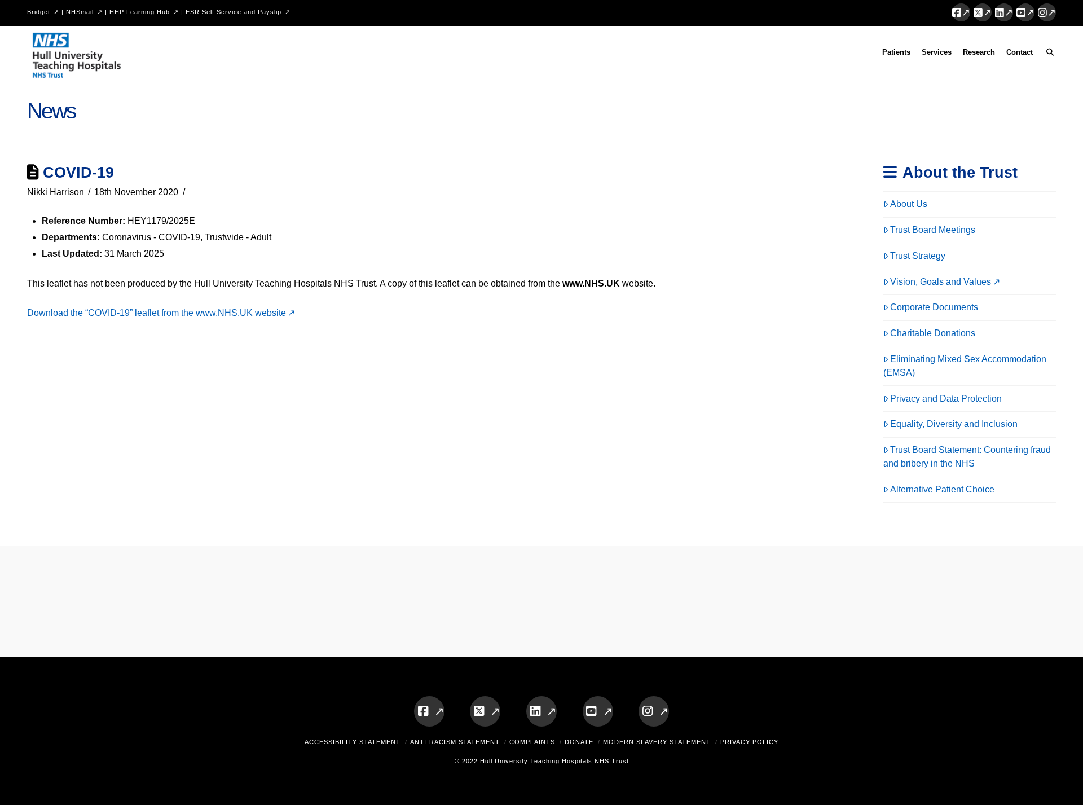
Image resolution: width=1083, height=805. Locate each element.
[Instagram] (1047, 12)
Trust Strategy (917, 256)
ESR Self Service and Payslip (233, 11)
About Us (908, 204)
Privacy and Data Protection (946, 398)
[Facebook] (961, 12)
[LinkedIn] (1004, 12)
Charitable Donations (932, 333)
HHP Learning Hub (139, 11)
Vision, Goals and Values (940, 282)
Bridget (38, 11)
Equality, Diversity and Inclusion (954, 424)
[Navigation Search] (1047, 54)
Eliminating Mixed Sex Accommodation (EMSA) (965, 365)
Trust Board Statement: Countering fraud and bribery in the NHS (967, 456)
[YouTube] (1025, 12)
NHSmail (80, 11)
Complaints (532, 741)
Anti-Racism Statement (455, 741)
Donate (579, 741)
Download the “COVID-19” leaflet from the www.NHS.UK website (156, 313)
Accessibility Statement (352, 741)
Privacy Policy (749, 741)
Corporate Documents (934, 307)
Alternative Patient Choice (942, 489)
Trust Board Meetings (932, 230)
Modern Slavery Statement (657, 741)
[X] (983, 12)
